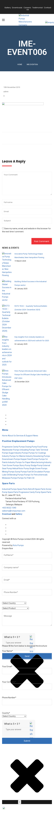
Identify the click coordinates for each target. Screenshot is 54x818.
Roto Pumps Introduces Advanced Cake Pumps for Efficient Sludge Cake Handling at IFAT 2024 (32, 374)
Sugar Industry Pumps (18, 453)
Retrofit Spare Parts (36, 489)
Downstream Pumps (11, 459)
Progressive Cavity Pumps (13, 447)
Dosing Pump (31, 447)
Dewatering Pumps (41, 456)
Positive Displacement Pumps (18, 441)
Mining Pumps (8, 472)
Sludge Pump (36, 465)
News (35, 435)
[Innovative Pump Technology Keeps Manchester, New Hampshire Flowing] (7, 264)
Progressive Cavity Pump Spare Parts (35, 492)
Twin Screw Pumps (10, 465)
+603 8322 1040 (9, 508)
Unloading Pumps (27, 450)
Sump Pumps (21, 472)
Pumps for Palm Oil (25, 478)
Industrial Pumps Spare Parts (15, 489)
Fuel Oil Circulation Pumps (38, 472)
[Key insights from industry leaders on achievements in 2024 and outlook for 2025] (7, 350)
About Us (12, 435)
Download (6, 514)
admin (5, 92)
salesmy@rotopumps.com (13, 511)
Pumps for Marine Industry (21, 456)
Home (19, 64)
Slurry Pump (24, 465)
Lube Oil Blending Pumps (13, 475)
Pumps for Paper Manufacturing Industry (33, 462)
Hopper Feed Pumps (29, 459)
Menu (5, 430)
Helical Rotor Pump (20, 468)
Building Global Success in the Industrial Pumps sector (31, 283)
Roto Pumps (18, 545)
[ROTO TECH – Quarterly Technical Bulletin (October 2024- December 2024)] (7, 318)
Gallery (19, 514)
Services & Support (24, 435)
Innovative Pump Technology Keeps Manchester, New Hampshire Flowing (29, 255)
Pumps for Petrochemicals (35, 475)
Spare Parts (8, 483)
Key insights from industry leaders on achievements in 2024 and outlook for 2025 (32, 339)
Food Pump (42, 447)
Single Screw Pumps (38, 468)
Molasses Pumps (9, 478)
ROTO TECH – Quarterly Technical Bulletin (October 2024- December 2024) (31, 308)
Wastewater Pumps (10, 450)
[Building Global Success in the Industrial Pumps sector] (7, 291)
